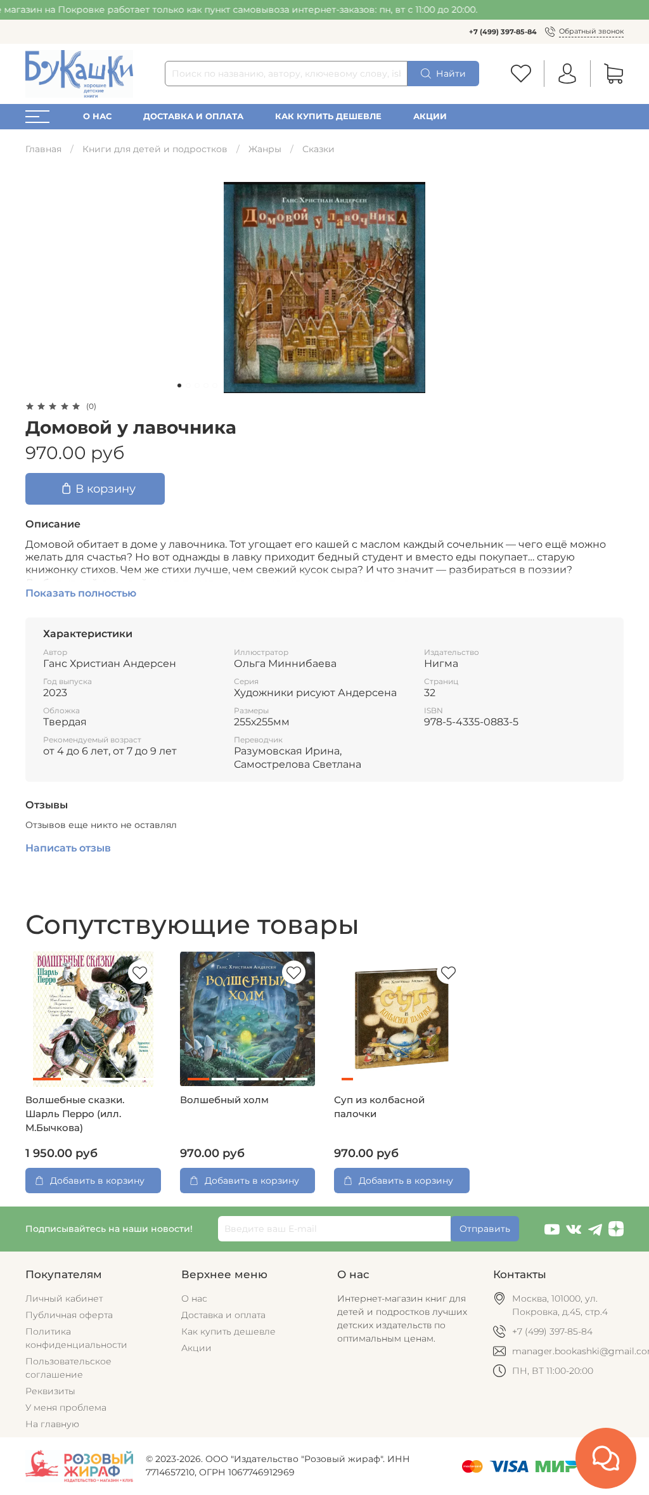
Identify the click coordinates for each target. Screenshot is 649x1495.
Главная (43, 149)
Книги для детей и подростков (155, 149)
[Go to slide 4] (206, 385)
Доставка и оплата (193, 116)
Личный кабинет (64, 1298)
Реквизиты (50, 1391)
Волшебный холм (224, 1100)
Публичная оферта (69, 1315)
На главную (52, 1424)
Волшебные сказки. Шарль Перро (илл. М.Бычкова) (74, 1114)
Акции (430, 116)
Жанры (264, 149)
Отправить (484, 1228)
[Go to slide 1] (179, 385)
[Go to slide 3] (197, 385)
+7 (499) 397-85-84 (503, 31)
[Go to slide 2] (188, 385)
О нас (97, 116)
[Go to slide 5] (215, 385)
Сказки (318, 149)
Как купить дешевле (328, 116)
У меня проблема (65, 1407)
